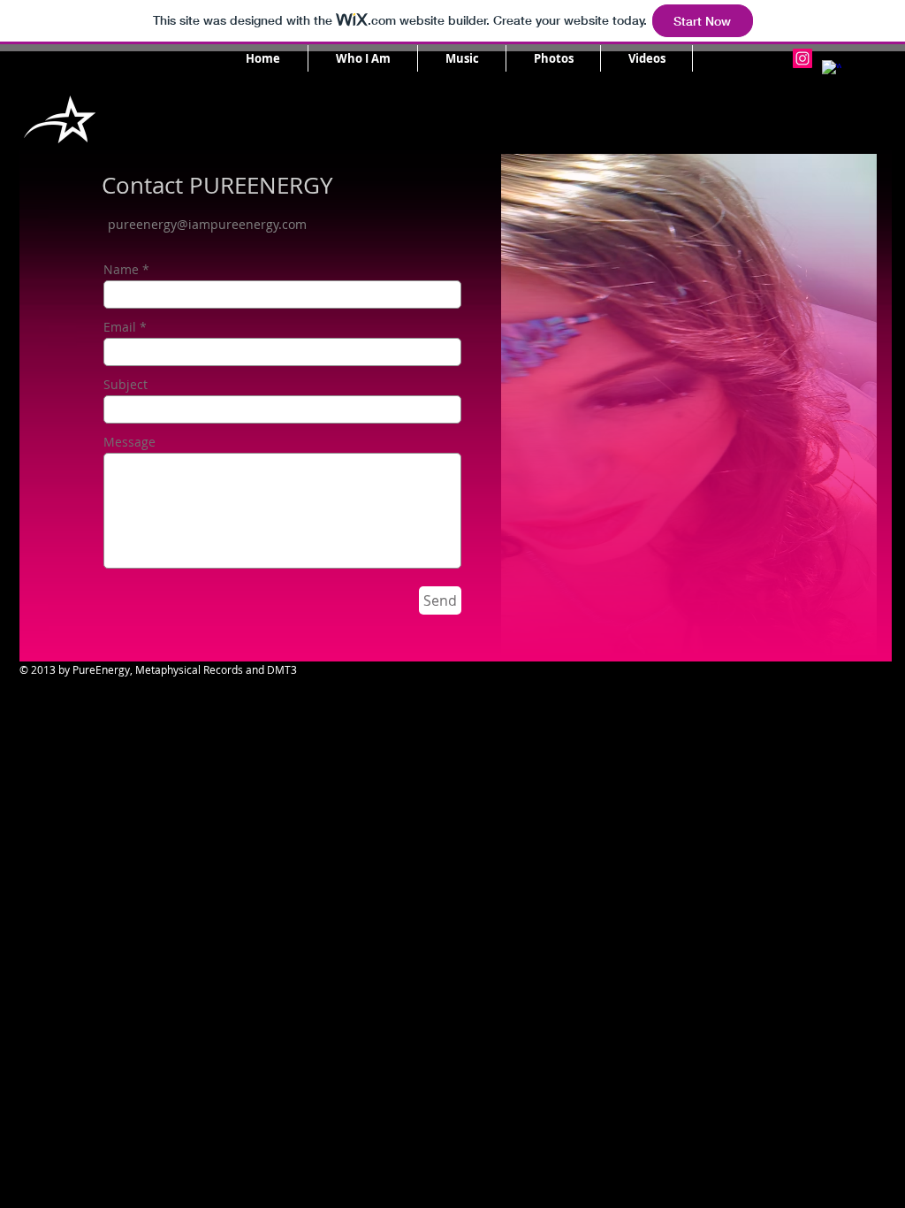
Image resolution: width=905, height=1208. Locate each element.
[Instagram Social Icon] (802, 58)
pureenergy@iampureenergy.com (207, 224)
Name (121, 270)
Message (129, 442)
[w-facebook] (831, 70)
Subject (125, 384)
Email (119, 327)
